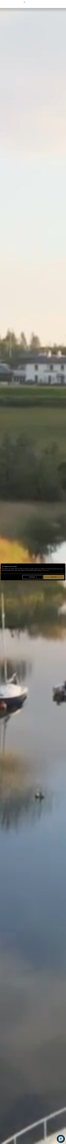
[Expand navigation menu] (4, 4)
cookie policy (45, 570)
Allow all (53, 577)
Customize (32, 577)
